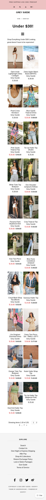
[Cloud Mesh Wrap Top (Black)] (15, 283)
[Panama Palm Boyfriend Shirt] (15, 207)
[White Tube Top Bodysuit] (15, 170)
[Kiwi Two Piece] (15, 244)
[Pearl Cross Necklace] (15, 96)
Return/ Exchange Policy (23, 459)
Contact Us (23, 448)
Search (23, 445)
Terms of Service (23, 467)
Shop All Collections (23, 456)
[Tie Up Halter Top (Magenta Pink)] (30, 387)
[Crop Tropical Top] (30, 207)
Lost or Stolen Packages (23, 462)
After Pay (23, 454)
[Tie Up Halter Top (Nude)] (30, 133)
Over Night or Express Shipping (23, 451)
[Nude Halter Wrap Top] (30, 357)
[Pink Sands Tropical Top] (15, 133)
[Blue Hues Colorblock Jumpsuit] (30, 244)
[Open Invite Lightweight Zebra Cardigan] (15, 57)
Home (18, 18)
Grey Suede (23, 12)
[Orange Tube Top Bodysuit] (15, 357)
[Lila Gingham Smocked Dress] (15, 320)
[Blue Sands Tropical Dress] (30, 96)
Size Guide (23, 465)
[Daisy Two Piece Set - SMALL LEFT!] (30, 320)
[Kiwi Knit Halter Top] (15, 393)
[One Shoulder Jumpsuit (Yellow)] (30, 170)
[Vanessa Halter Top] (30, 283)
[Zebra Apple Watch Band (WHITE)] (30, 57)
